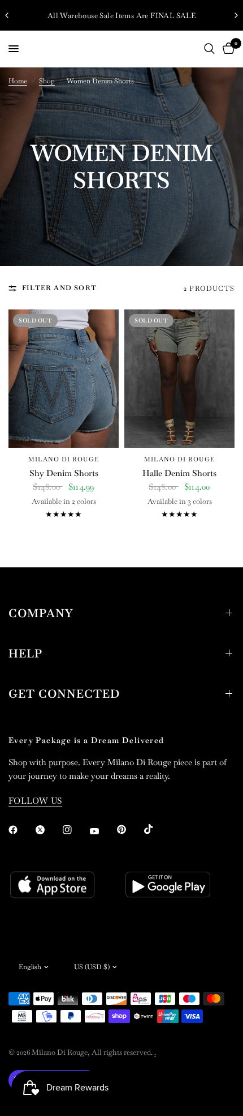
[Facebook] (20, 829)
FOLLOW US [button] (35, 800)
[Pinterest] (129, 829)
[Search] (209, 49)
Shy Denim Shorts (63, 473)
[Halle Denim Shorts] (179, 378)
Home (17, 81)
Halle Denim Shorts (179, 473)
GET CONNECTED (64, 693)
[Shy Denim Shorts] (63, 378)
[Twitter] (48, 829)
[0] (227, 49)
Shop (47, 81)
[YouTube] (102, 830)
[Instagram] (75, 829)
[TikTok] (156, 829)
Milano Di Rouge (63, 459)
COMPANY (40, 613)
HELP (25, 653)
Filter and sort (59, 287)
